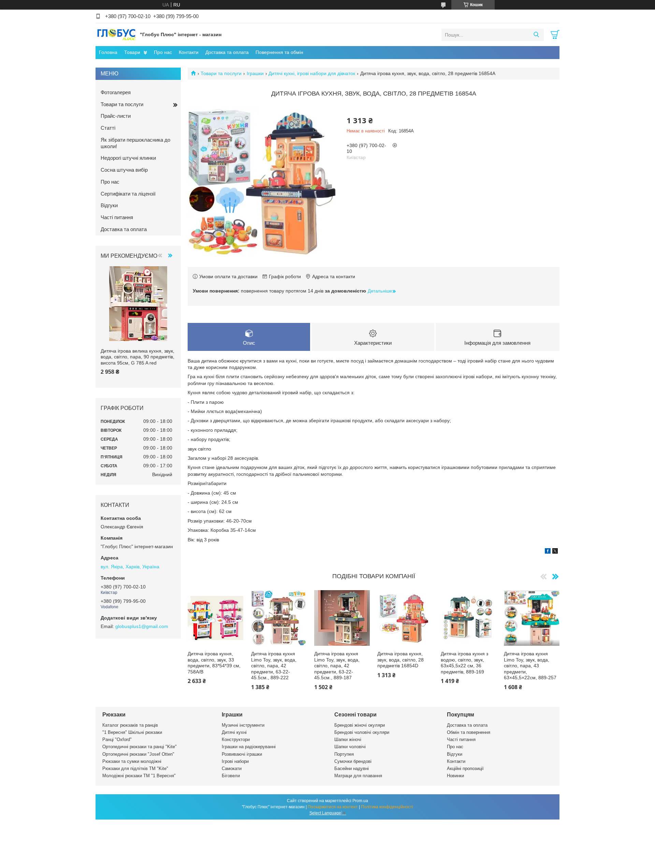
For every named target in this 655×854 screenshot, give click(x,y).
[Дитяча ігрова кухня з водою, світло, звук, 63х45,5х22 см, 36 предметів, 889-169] (468, 618)
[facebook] (548, 552)
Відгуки (109, 205)
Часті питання (117, 217)
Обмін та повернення (468, 732)
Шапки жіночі (347, 739)
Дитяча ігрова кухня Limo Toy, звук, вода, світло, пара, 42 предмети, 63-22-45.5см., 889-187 (337, 665)
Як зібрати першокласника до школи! (135, 143)
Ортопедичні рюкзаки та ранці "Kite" (139, 746)
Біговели (231, 775)
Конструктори (236, 739)
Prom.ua (360, 800)
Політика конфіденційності (387, 807)
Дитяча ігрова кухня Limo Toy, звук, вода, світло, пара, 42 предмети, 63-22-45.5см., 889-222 (273, 665)
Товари (132, 52)
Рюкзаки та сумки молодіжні (131, 761)
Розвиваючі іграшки (242, 754)
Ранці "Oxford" (117, 739)
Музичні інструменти (243, 725)
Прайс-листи (116, 116)
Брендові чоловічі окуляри (361, 732)
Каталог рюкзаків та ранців (130, 725)
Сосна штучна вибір (124, 170)
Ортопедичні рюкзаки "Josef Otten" (138, 754)
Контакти (189, 52)
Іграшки (255, 73)
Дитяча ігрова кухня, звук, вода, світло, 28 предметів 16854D (400, 659)
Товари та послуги (221, 73)
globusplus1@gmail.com (141, 626)
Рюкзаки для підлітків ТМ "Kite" (135, 768)
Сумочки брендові (353, 761)
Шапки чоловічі (350, 746)
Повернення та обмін (279, 52)
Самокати (232, 768)
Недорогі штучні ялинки (128, 158)
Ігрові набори (235, 761)
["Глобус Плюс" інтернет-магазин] (116, 34)
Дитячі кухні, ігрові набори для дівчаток (311, 73)
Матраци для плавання (358, 775)
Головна (108, 52)
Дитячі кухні (234, 732)
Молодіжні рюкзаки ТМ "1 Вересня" (139, 775)
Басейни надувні (351, 768)
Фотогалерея (116, 92)
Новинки (455, 775)
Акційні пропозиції (465, 768)
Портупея (344, 754)
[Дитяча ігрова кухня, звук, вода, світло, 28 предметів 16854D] (405, 618)
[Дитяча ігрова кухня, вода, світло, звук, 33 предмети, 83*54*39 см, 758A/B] (215, 618)
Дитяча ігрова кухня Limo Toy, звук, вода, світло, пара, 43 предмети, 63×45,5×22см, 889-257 (530, 665)
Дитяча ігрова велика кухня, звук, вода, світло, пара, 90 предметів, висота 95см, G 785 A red (137, 357)
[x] (555, 552)
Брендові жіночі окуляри (359, 725)
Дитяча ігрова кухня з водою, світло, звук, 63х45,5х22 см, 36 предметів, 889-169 (464, 662)
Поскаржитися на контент (333, 807)
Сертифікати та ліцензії (128, 194)
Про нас (163, 52)
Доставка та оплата (227, 52)
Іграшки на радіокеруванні (249, 746)
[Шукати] (536, 35)
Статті (108, 128)
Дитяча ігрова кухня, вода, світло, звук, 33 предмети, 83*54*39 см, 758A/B (214, 662)
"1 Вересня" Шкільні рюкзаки (132, 732)
